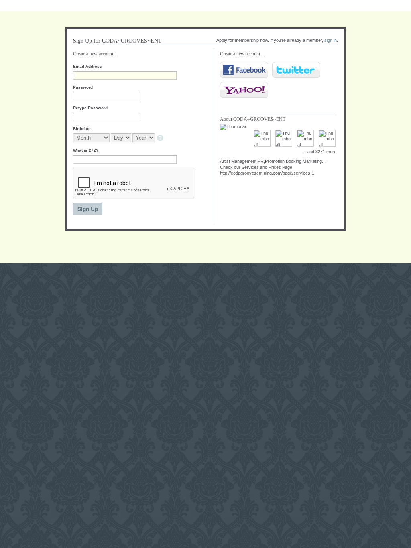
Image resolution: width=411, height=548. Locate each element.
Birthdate (82, 128)
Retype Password (90, 108)
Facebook (244, 70)
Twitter (296, 70)
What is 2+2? (85, 150)
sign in (330, 40)
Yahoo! (244, 90)
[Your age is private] (161, 138)
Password (83, 87)
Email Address (87, 66)
